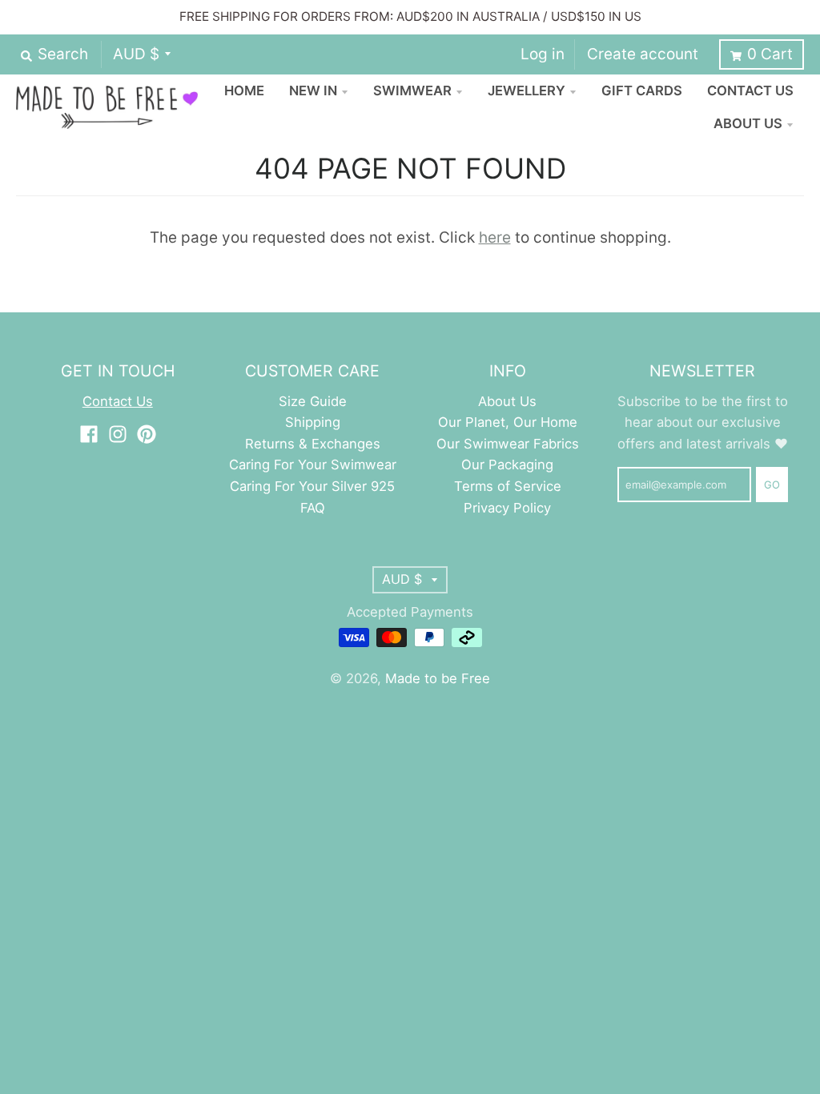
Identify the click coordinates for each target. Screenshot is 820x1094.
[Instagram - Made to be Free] (117, 434)
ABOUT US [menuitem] (747, 123)
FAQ (312, 508)
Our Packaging (507, 465)
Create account (642, 54)
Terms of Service (507, 486)
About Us (507, 401)
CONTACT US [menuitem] (750, 90)
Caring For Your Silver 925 (312, 486)
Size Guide (313, 401)
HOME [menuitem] (244, 90)
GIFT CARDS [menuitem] (641, 90)
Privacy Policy (507, 508)
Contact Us (117, 401)
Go (772, 484)
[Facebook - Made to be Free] (88, 434)
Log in (543, 54)
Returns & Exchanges (312, 444)
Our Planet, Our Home (507, 422)
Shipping (312, 422)
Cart (770, 54)
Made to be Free (437, 678)
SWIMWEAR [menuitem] (412, 90)
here (495, 237)
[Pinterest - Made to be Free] (146, 434)
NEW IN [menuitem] (313, 90)
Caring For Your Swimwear (312, 465)
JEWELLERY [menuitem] (526, 90)
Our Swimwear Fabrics (507, 444)
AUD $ (136, 54)
